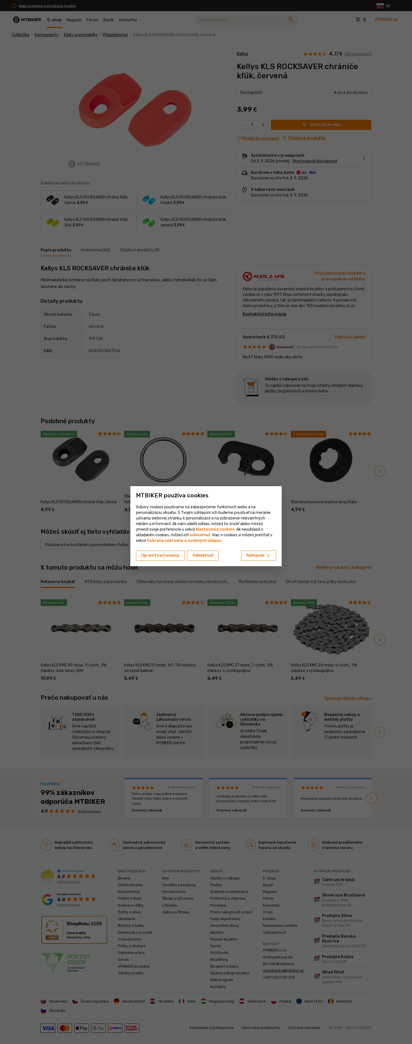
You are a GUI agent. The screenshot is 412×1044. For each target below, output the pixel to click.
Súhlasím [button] (258, 556)
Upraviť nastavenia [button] (160, 555)
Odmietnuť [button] (203, 555)
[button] (200, 535)
